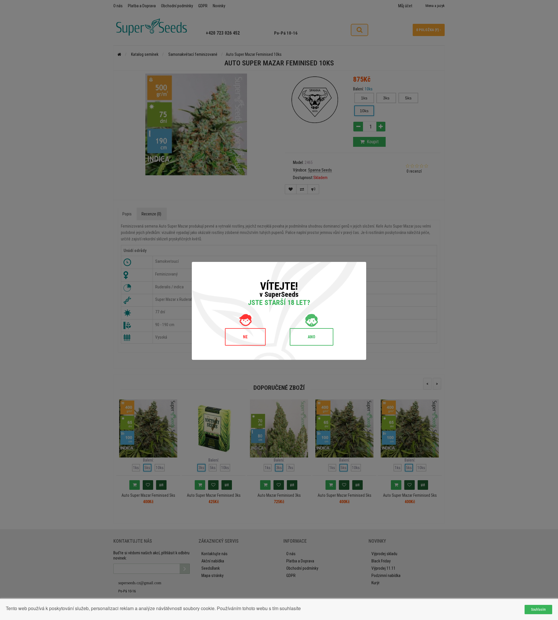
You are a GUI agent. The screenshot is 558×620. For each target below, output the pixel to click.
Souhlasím (538, 610)
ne (245, 337)
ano (311, 337)
